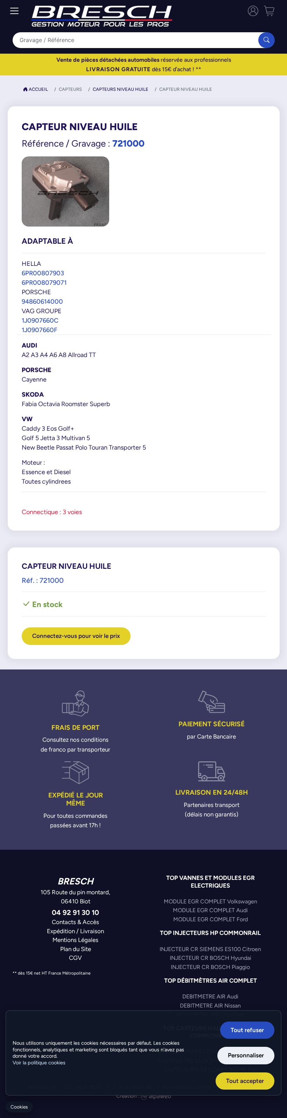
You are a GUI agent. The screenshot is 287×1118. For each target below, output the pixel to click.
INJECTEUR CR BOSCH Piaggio (210, 967)
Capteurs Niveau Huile (120, 89)
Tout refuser (247, 1029)
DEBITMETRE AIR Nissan (210, 1005)
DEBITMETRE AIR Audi (210, 996)
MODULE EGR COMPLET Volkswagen (210, 901)
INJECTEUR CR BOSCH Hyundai (210, 958)
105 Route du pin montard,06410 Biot (75, 897)
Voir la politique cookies (39, 1062)
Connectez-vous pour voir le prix (76, 635)
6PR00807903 (43, 273)
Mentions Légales (75, 939)
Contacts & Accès (75, 921)
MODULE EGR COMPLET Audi (210, 910)
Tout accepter (245, 1080)
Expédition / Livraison (75, 931)
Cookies (19, 1107)
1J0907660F (39, 330)
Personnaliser (246, 1055)
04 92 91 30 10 (75, 912)
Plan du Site (75, 948)
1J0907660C (40, 320)
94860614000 (42, 301)
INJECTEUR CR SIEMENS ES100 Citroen (210, 949)
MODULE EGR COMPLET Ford (210, 919)
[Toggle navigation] (14, 10)
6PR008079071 (44, 282)
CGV (75, 957)
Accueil (38, 89)
